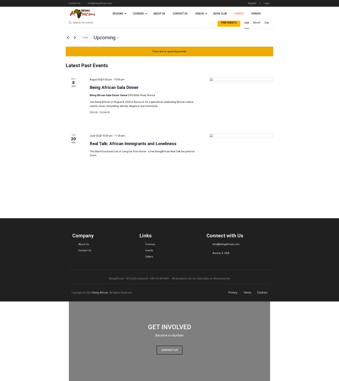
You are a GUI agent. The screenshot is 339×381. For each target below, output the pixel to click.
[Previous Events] (68, 38)
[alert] (169, 51)
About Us (159, 13)
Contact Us (180, 13)
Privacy (232, 292)
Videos (199, 13)
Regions (118, 13)
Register (252, 3)
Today (85, 37)
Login (266, 3)
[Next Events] (75, 38)
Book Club (220, 13)
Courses (138, 13)
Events (239, 13)
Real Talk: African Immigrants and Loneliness (133, 143)
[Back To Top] (331, 374)
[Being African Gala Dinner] (241, 101)
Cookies (262, 292)
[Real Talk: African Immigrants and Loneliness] (241, 156)
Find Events (229, 22)
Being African (100, 292)
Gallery (149, 256)
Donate (256, 13)
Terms (247, 292)
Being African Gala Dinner (114, 87)
